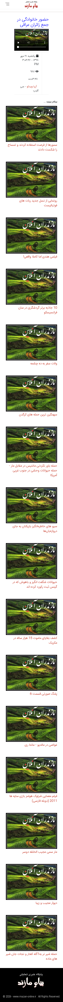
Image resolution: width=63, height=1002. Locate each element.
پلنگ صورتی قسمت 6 (43, 694)
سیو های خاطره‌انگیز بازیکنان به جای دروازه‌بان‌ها (35, 529)
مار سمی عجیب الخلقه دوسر (39, 852)
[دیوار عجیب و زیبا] (31, 882)
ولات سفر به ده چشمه (43, 363)
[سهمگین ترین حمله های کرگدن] (31, 394)
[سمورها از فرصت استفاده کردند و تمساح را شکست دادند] (31, 124)
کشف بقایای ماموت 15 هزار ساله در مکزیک (35, 640)
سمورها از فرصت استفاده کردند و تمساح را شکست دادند (32, 147)
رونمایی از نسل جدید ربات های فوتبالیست (38, 203)
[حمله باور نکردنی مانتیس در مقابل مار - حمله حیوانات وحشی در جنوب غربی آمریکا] (31, 445)
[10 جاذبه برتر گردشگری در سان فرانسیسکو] (31, 287)
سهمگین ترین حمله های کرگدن (38, 414)
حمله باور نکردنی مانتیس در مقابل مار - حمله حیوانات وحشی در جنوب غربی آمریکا (33, 470)
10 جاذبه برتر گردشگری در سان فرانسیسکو (37, 310)
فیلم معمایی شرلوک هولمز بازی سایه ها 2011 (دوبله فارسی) (33, 799)
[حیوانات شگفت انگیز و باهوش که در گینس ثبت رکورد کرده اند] (31, 561)
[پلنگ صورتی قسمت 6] (31, 673)
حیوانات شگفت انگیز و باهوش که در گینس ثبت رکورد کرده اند (35, 585)
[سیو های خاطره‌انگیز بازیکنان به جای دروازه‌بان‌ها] (31, 505)
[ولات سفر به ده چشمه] (31, 343)
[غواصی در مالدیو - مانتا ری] (31, 724)
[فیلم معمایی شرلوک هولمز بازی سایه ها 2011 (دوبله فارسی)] (31, 775)
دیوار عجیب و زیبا (46, 903)
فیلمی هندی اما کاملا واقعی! (40, 256)
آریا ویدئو (32, 86)
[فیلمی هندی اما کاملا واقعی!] (31, 236)
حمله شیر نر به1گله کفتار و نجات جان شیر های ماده (31, 956)
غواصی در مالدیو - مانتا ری (41, 745)
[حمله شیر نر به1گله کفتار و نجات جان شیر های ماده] (31, 933)
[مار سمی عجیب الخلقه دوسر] (31, 831)
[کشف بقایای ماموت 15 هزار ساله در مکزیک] (31, 617)
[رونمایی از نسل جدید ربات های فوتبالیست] (31, 180)
